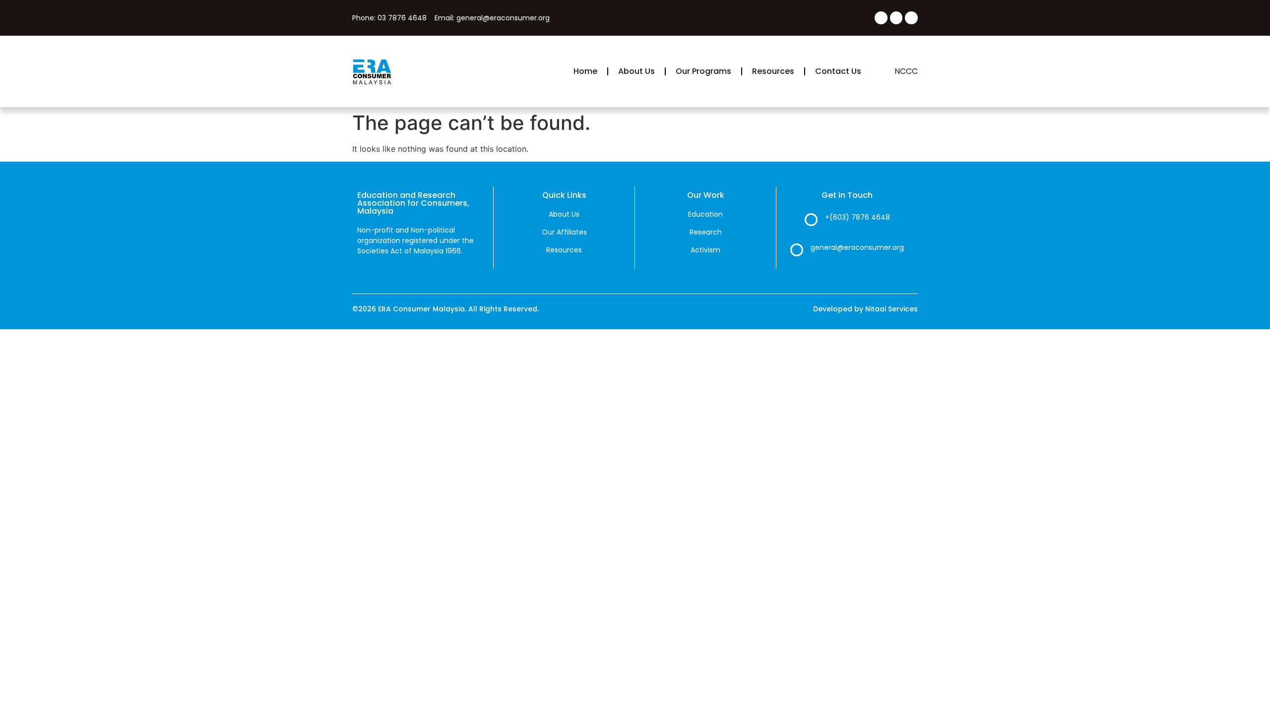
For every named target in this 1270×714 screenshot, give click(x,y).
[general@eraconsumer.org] (796, 249)
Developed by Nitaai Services (865, 309)
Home (585, 71)
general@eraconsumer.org (857, 247)
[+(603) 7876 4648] (811, 219)
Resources (773, 71)
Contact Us (838, 71)
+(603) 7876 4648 (857, 217)
